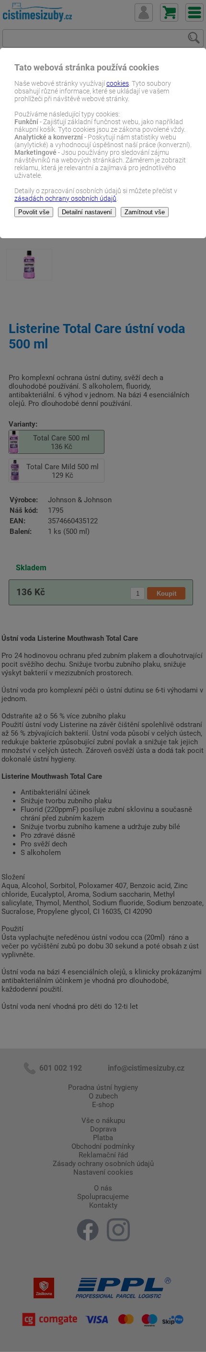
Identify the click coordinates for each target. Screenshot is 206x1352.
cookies (117, 83)
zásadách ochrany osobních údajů (65, 198)
